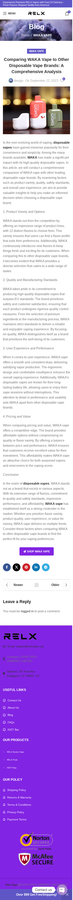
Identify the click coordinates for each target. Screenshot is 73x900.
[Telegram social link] (46, 567)
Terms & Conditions (19, 804)
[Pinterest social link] (26, 567)
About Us (13, 707)
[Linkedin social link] (36, 567)
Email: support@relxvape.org (25, 646)
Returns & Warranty (19, 797)
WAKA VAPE (42, 35)
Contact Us (14, 700)
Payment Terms (16, 819)
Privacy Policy (15, 812)
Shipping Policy (16, 790)
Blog (10, 714)
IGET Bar (13, 729)
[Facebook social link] (7, 567)
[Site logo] (36, 13)
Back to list (36, 585)
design (18, 80)
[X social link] (16, 567)
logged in (27, 611)
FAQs (11, 722)
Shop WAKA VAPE (38, 551)
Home (25, 35)
